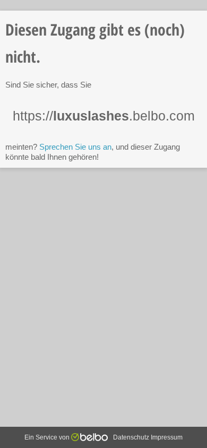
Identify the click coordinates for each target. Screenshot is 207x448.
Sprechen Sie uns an (75, 146)
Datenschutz (131, 437)
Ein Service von (47, 437)
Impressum (167, 437)
